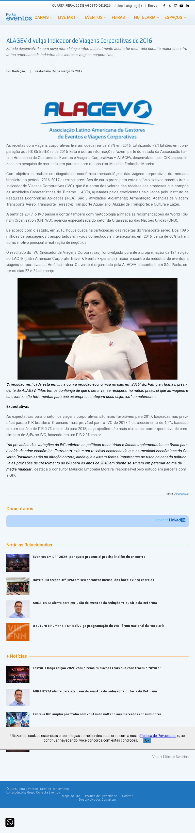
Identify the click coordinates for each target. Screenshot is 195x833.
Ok (147, 740)
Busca (152, 5)
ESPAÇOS (173, 17)
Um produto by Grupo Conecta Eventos (33, 792)
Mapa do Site (71, 796)
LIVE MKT (67, 17)
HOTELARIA (144, 17)
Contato (127, 796)
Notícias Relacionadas (29, 544)
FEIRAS (118, 17)
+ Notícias (16, 656)
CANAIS (42, 17)
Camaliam (109, 799)
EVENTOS (94, 17)
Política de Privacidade (101, 796)
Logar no (162, 520)
